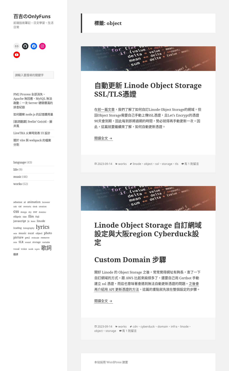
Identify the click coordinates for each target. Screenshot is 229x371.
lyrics (42, 226)
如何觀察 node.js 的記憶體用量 (33, 114)
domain (163, 326)
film (31, 216)
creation (43, 206)
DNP (35, 212)
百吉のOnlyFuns (31, 16)
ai (25, 202)
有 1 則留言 (191, 164)
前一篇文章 (106, 109)
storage (36, 242)
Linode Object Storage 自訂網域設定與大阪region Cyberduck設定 (148, 233)
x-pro (37, 249)
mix (15, 233)
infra (174, 326)
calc (15, 206)
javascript (19, 221)
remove (45, 237)
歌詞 (46, 247)
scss (15, 242)
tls (176, 164)
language (19, 162)
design (24, 212)
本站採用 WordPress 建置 (111, 362)
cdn (135, 326)
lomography (28, 228)
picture (18, 237)
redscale (35, 237)
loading (17, 227)
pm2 (27, 237)
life (15, 169)
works (17, 184)
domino (42, 212)
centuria (27, 206)
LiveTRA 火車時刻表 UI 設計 (31, 133)
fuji (37, 216)
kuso (33, 221)
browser (46, 202)
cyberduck (148, 326)
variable (46, 242)
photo (48, 233)
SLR (21, 242)
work (30, 249)
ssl (157, 164)
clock (35, 206)
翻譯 (15, 254)
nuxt (31, 233)
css (16, 211)
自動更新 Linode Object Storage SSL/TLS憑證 (148, 89)
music (17, 177)
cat (20, 206)
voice (24, 249)
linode (41, 221)
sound (28, 242)
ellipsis (17, 216)
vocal (16, 249)
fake (25, 216)
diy (29, 212)
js (28, 221)
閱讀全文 (103, 138)
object (39, 233)
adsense (17, 202)
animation (34, 202)
